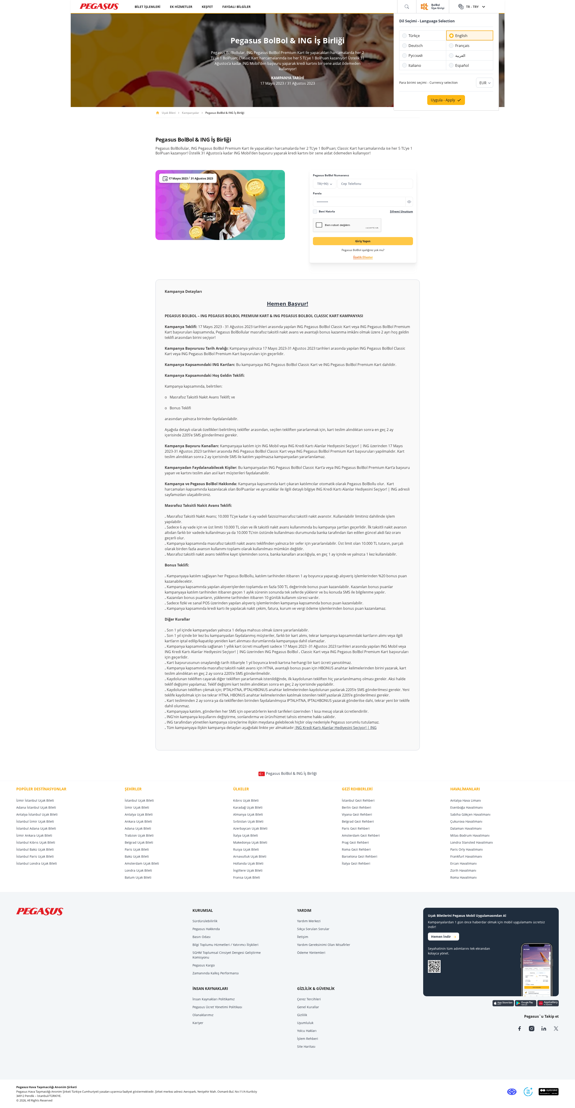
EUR (482, 82)
